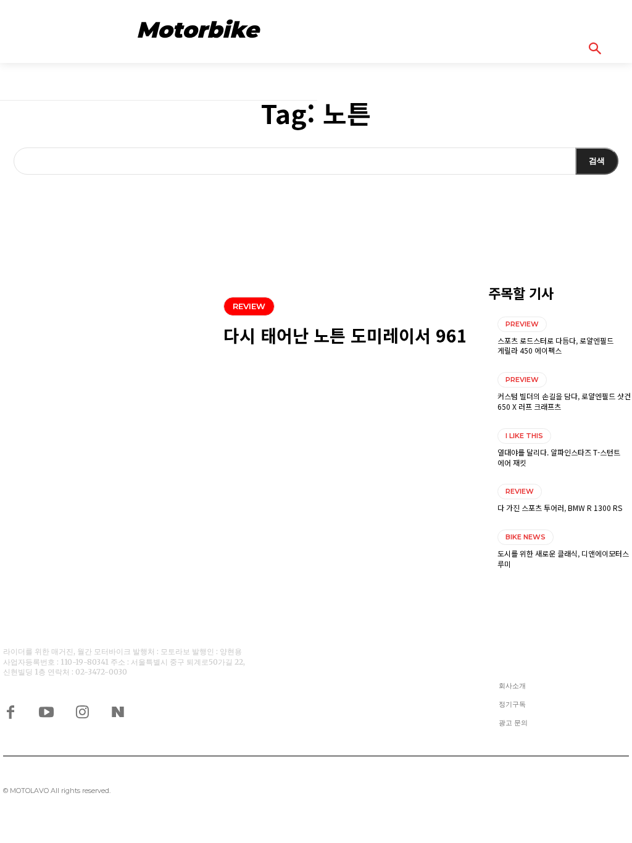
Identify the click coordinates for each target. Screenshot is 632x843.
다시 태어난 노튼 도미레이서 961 (345, 335)
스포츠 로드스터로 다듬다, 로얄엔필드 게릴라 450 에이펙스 (555, 345)
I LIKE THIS (524, 435)
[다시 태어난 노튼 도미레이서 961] (105, 323)
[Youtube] (46, 711)
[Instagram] (82, 711)
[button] (609, 48)
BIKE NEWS (525, 537)
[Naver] (117, 711)
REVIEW (249, 306)
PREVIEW (522, 324)
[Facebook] (10, 711)
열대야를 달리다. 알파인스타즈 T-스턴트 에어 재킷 (558, 457)
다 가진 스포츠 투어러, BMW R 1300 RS (559, 507)
